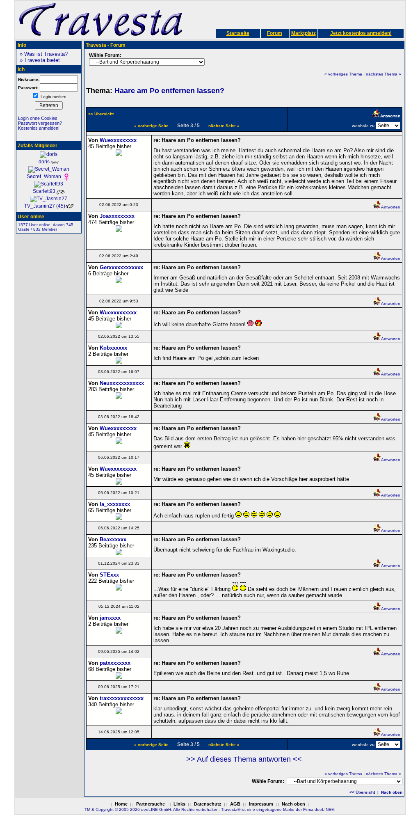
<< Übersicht (362, 792)
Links (179, 803)
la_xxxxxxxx (115, 504)
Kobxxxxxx (113, 348)
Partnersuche (150, 803)
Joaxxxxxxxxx (117, 216)
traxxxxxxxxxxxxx (122, 698)
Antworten (390, 207)
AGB (235, 803)
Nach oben (391, 792)
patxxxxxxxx (115, 663)
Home (121, 803)
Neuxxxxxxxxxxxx (122, 383)
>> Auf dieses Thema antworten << (244, 759)
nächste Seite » (224, 126)
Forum (274, 33)
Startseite (237, 33)
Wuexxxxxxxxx (118, 140)
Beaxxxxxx (113, 539)
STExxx (109, 575)
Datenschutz (207, 803)
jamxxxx (110, 618)
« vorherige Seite (151, 126)
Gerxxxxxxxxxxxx (121, 267)
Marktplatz (303, 33)
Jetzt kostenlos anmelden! (361, 33)
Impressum (261, 803)
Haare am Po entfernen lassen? (169, 91)
